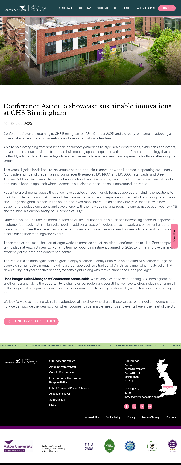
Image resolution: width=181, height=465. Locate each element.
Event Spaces (66, 8)
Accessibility (92, 417)
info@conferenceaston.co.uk (142, 397)
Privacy (131, 417)
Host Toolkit (121, 8)
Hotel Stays (85, 8)
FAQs (52, 405)
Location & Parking (144, 8)
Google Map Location (62, 372)
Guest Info (102, 8)
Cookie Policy (113, 417)
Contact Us (167, 8)
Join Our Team (58, 399)
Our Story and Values (62, 361)
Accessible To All (59, 394)
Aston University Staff (62, 367)
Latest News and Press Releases (69, 388)
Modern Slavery (150, 417)
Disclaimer (171, 417)
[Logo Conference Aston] (26, 8)
